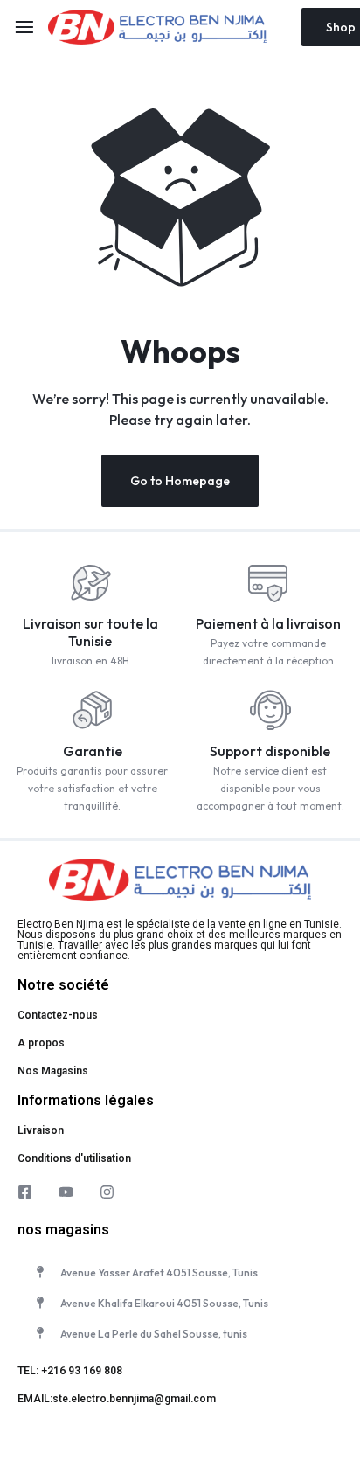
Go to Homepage (180, 481)
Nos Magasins (52, 1071)
